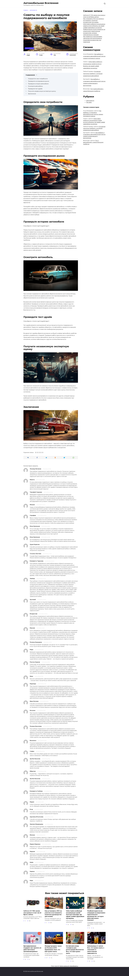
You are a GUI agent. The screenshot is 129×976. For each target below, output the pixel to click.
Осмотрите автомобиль (35, 86)
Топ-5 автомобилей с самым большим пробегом (93, 142)
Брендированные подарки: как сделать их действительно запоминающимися (32, 948)
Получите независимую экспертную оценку (42, 91)
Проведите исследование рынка (38, 81)
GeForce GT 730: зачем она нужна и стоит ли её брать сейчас (32, 912)
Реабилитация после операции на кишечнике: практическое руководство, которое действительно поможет (96, 915)
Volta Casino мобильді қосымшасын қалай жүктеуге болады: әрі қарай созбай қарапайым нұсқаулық (94, 25)
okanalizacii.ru (74, 966)
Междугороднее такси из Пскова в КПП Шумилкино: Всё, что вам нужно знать (53, 948)
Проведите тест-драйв (35, 88)
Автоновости (29, 48)
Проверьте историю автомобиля (38, 83)
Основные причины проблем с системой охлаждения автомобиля (92, 74)
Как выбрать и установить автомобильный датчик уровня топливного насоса (94, 56)
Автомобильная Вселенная (40, 3)
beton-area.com (64, 966)
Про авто (89, 102)
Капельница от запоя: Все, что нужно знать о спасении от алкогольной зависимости (95, 949)
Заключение (32, 93)
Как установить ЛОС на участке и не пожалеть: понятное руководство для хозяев (93, 20)
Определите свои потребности (38, 78)
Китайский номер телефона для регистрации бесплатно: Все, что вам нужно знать (75, 949)
